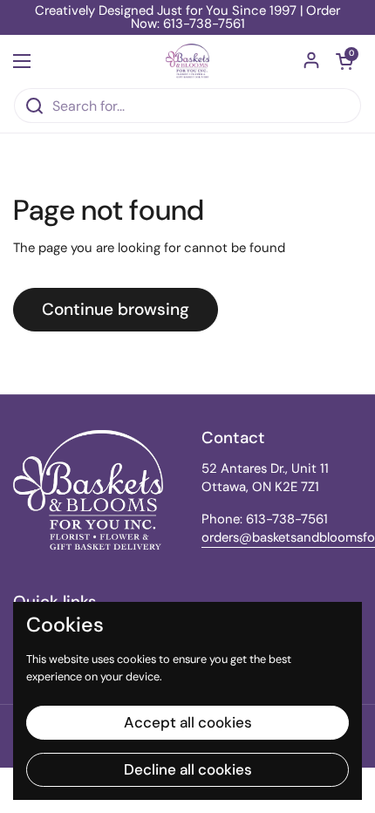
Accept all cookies (188, 722)
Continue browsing (115, 309)
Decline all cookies (188, 769)
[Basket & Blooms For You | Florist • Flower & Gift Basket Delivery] (188, 61)
